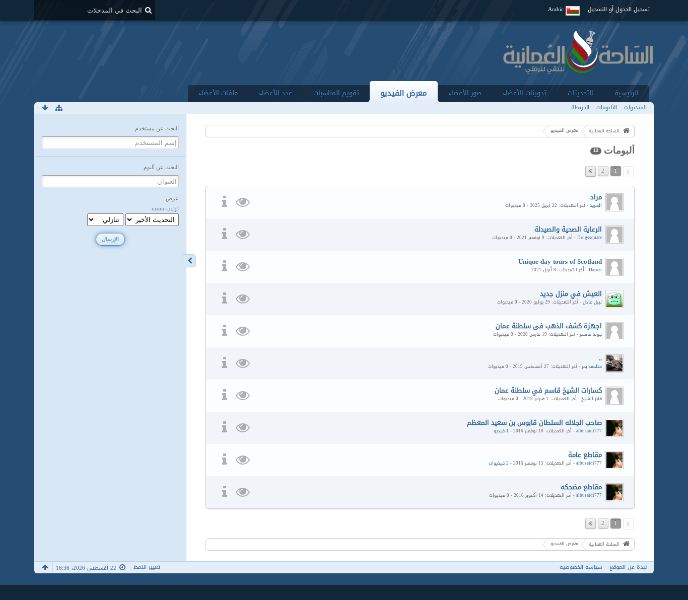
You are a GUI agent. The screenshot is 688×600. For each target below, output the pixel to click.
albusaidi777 (589, 430)
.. (600, 358)
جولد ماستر (591, 334)
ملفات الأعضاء (218, 93)
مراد (596, 197)
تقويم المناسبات (336, 93)
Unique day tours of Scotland (560, 261)
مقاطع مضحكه (581, 487)
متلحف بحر (592, 366)
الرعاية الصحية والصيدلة (568, 229)
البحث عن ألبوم (161, 167)
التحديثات (580, 93)
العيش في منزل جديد (571, 293)
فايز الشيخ (591, 398)
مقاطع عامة (585, 454)
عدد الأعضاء (275, 93)
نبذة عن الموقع (628, 567)
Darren (595, 269)
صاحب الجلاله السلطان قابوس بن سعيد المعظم (534, 422)
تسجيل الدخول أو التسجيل (619, 9)
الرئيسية (626, 93)
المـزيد (596, 205)
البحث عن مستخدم (157, 128)
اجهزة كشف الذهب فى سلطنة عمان (549, 326)
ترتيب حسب (165, 208)
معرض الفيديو (403, 93)
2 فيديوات (499, 463)
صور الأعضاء (464, 93)
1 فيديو (501, 430)
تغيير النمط (146, 567)
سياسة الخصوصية (581, 567)
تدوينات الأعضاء (524, 93)
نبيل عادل (592, 302)
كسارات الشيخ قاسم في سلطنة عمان (548, 390)
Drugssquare (589, 237)
